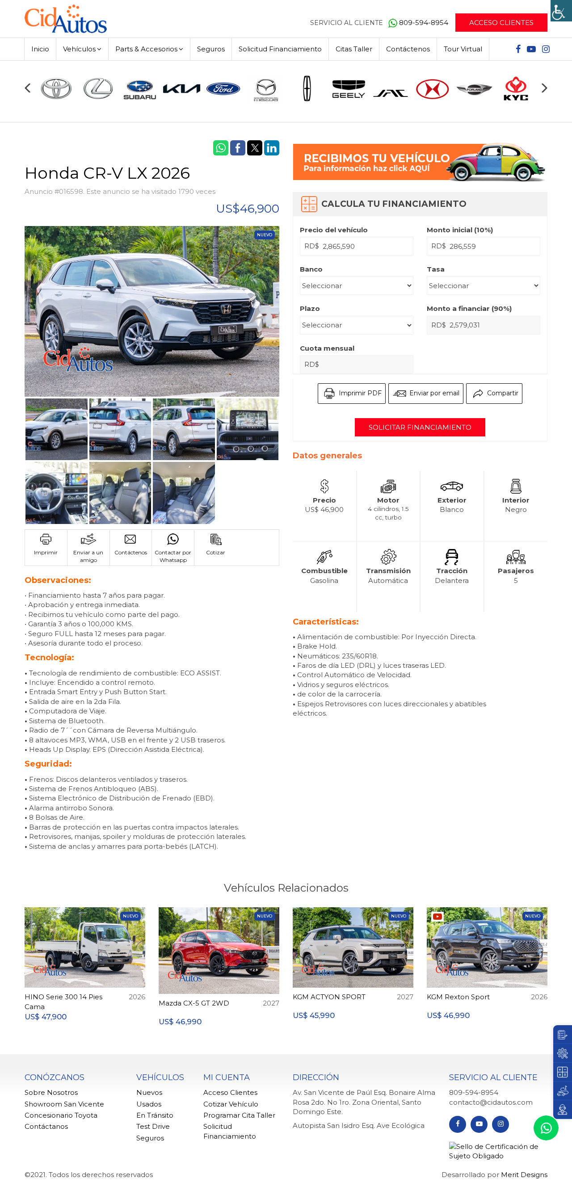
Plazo (310, 308)
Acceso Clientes (501, 22)
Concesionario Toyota (61, 1115)
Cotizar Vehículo (230, 1104)
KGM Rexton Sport (458, 997)
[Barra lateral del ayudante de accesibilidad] (561, 10)
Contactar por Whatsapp (173, 556)
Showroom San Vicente (64, 1104)
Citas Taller (354, 49)
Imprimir (46, 552)
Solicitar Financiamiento (420, 427)
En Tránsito (154, 1115)
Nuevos (149, 1092)
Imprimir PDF (359, 393)
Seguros (211, 49)
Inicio (40, 49)
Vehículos (79, 49)
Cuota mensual (327, 348)
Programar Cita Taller (239, 1115)
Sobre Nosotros (51, 1092)
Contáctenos (408, 49)
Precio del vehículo (334, 230)
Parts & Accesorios (146, 49)
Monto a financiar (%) (469, 308)
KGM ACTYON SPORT (329, 997)
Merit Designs (524, 1174)
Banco (311, 269)
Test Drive (153, 1126)
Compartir (501, 393)
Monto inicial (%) (460, 230)
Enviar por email (433, 393)
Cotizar (215, 552)
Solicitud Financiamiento (280, 49)
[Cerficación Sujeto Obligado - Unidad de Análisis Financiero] (498, 1150)
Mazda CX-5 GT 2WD (194, 1003)
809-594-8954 (424, 22)
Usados (148, 1104)
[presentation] (27, 88)
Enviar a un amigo (88, 556)
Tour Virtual (463, 49)
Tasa (436, 269)
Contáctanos (46, 1126)
